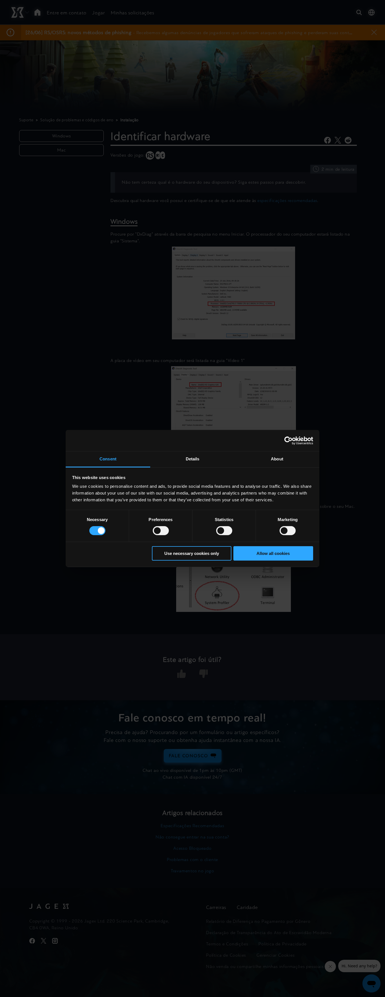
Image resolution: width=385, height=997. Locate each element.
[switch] (161, 530)
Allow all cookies (273, 553)
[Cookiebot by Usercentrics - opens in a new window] (288, 440)
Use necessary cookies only (191, 553)
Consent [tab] (107, 458)
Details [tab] (193, 458)
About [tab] (277, 458)
